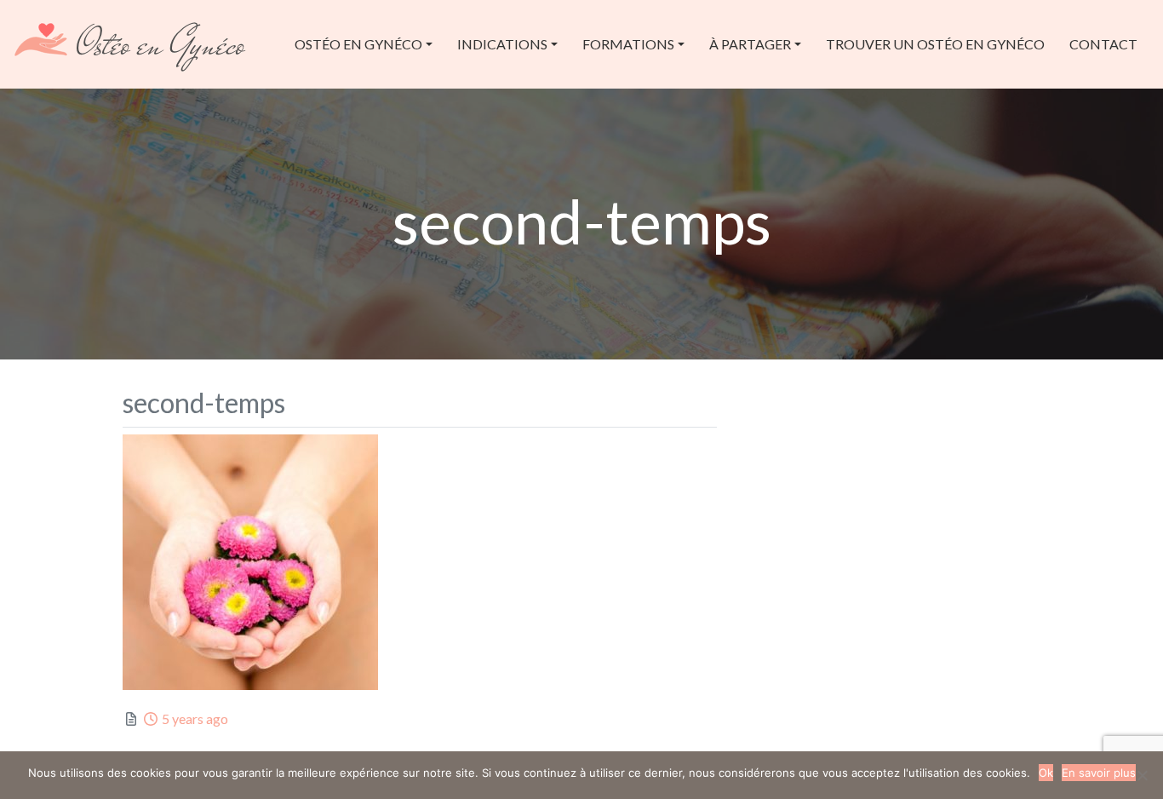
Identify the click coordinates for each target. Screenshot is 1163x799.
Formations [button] (628, 44)
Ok (1046, 772)
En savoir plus (1099, 772)
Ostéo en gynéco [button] (358, 44)
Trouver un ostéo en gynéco (935, 44)
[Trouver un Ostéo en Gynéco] (130, 42)
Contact (1103, 44)
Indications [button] (502, 44)
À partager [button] (750, 44)
